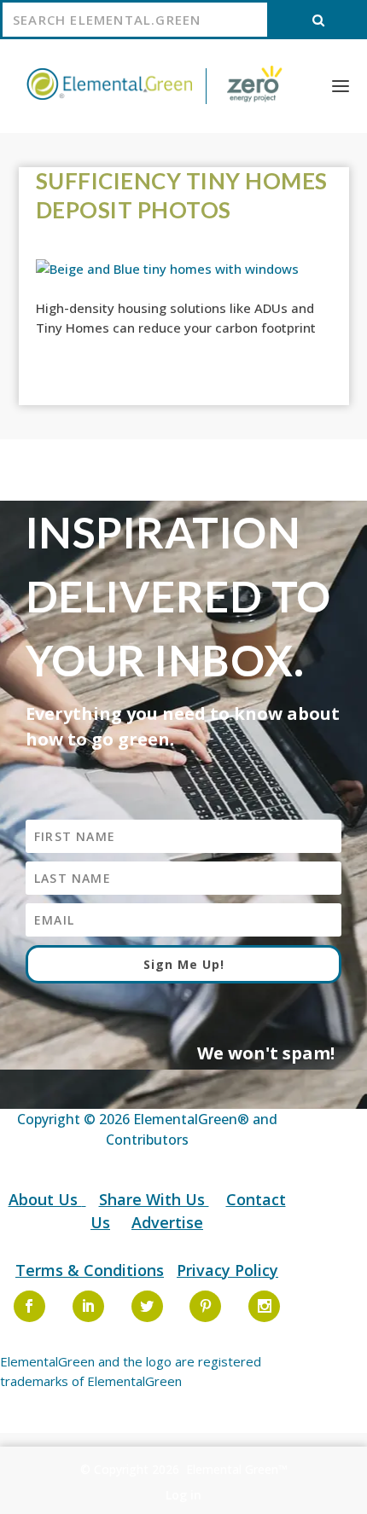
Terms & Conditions (89, 1270)
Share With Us (154, 1199)
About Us (45, 1199)
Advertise (167, 1222)
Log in (183, 1495)
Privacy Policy (227, 1270)
